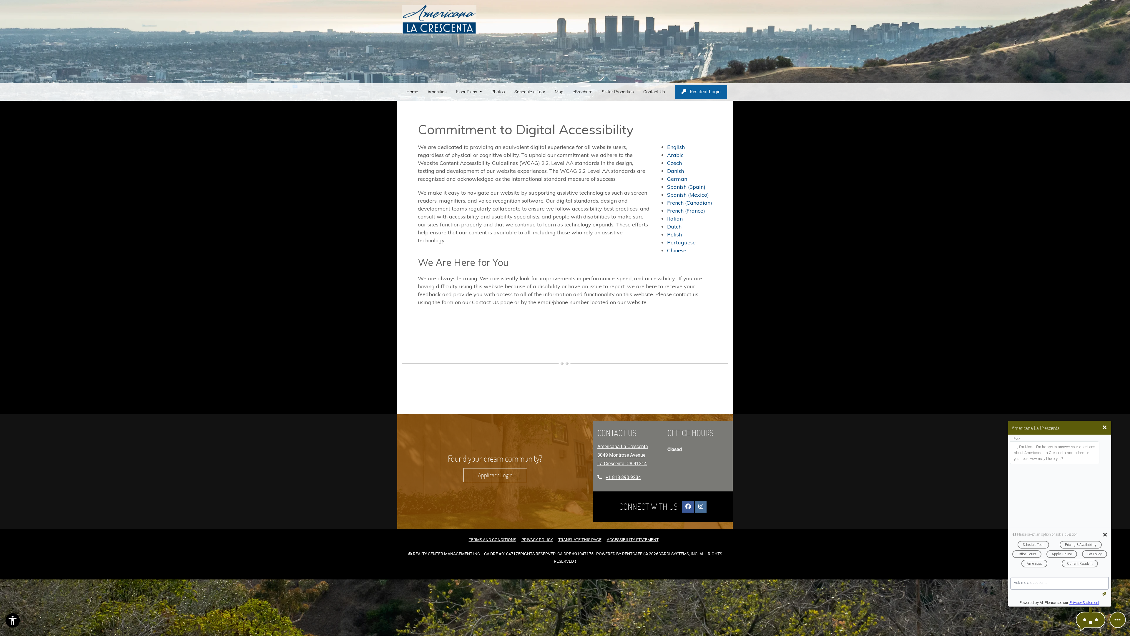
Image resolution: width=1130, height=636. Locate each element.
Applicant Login (502, 475)
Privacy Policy (537, 539)
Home (412, 92)
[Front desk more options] (1118, 620)
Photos (498, 92)
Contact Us (654, 92)
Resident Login (708, 92)
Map (559, 92)
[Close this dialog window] (1104, 427)
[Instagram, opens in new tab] (701, 506)
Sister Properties (618, 92)
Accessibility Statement (633, 539)
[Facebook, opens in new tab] (688, 506)
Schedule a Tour (529, 92)
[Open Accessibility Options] (12, 622)
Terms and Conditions (492, 539)
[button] (1090, 620)
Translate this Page (579, 539)
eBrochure (582, 92)
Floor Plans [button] (467, 92)
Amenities (437, 92)
